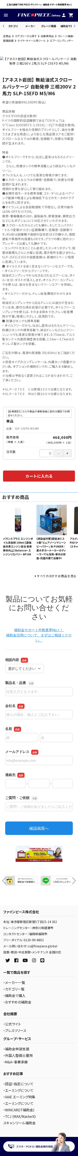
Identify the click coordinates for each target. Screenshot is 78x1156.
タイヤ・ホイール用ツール (32, 40)
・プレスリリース (14, 1030)
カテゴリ (13, 26)
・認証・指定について (18, 1083)
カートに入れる (39, 476)
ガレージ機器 (48, 26)
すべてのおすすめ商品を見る (56, 576)
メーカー (30, 26)
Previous (4, 26)
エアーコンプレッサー (61, 40)
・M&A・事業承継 (15, 1061)
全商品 (7, 36)
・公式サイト (12, 1023)
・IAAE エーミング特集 (19, 1096)
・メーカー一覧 (14, 982)
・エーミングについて (18, 1090)
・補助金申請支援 (16, 1048)
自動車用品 (47, 36)
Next (74, 26)
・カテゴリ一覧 (13, 989)
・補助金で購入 (14, 995)
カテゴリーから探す (26, 36)
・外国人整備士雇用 (18, 1055)
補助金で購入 (68, 26)
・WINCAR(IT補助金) (18, 1109)
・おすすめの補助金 (17, 1002)
